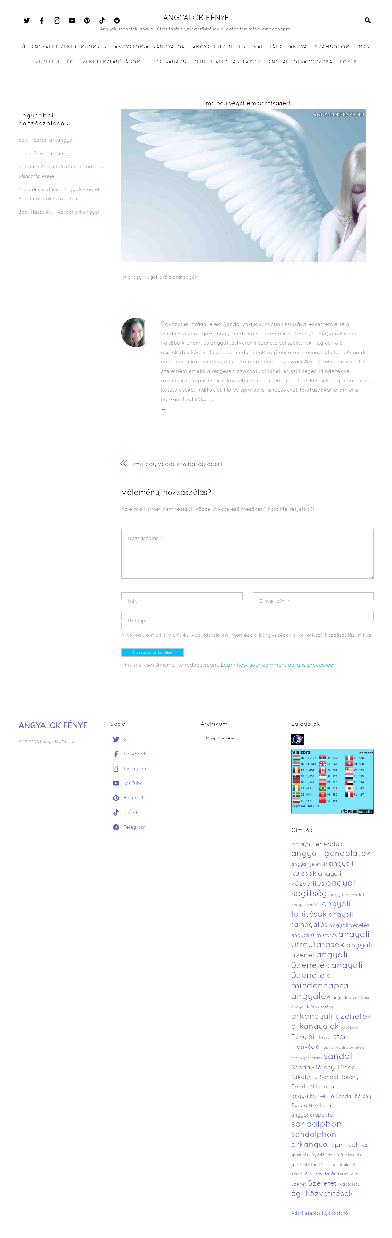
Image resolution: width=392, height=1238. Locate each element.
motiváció (305, 1047)
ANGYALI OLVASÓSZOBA (300, 62)
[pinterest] (87, 21)
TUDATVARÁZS (167, 62)
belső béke (349, 1027)
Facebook (134, 754)
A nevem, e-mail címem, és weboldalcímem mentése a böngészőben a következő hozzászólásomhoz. (247, 635)
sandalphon (316, 1125)
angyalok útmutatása (312, 1007)
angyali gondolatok (331, 854)
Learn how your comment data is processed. (278, 665)
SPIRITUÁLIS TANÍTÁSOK (227, 62)
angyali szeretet (346, 895)
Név (135, 601)
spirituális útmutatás (313, 1174)
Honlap (136, 621)
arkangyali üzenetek (331, 1016)
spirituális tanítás (344, 1155)
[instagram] (57, 21)
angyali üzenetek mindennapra (327, 976)
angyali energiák (317, 844)
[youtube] (72, 21)
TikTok (130, 813)
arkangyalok (315, 1026)
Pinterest (133, 798)
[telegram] (117, 21)
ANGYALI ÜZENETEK (219, 47)
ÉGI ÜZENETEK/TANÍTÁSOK (104, 62)
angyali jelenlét (309, 864)
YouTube (132, 783)
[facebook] (42, 21)
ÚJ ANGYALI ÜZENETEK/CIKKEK (65, 47)
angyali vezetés (349, 925)
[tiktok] (102, 21)
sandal (338, 1057)
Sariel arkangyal (53, 140)
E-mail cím (274, 601)
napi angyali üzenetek (342, 1047)
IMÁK (363, 47)
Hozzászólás (145, 539)
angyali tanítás (306, 905)
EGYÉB (348, 62)
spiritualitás (350, 1145)
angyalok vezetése (352, 998)
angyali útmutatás (314, 936)
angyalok (311, 996)
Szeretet (322, 1184)
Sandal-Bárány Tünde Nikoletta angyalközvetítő (325, 1087)
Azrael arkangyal (78, 212)
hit (313, 1037)
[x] (27, 21)
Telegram (134, 827)
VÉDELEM (47, 62)
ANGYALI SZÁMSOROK (319, 47)
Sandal (27, 167)
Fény (299, 1037)
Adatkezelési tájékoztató (319, 1213)
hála (324, 1037)
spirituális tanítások (310, 1165)
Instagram (135, 769)
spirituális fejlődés (308, 1155)
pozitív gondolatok (306, 1058)
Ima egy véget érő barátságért (247, 103)
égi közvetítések (322, 1194)
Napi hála (267, 47)
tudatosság (349, 1184)
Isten (339, 1037)
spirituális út (343, 1165)
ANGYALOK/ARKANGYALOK (150, 47)
